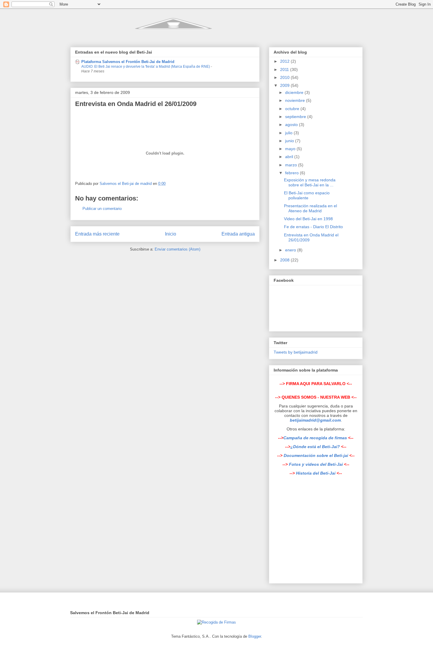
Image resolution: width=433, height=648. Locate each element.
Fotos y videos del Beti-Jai (316, 464)
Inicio (170, 233)
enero (291, 250)
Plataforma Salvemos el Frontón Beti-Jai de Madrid (127, 61)
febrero (292, 172)
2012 (285, 61)
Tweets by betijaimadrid (296, 352)
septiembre (296, 116)
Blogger (254, 636)
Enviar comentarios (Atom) (177, 249)
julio (289, 132)
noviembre (295, 100)
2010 (285, 77)
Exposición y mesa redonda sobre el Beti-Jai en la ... (310, 182)
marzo (291, 165)
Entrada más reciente (97, 233)
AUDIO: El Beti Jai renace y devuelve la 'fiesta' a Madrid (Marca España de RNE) (146, 66)
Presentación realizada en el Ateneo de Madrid (310, 208)
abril (289, 156)
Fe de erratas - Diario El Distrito (313, 226)
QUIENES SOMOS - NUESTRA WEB (316, 397)
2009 (285, 85)
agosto (292, 124)
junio (290, 140)
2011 (285, 69)
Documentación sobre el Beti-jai (316, 455)
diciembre (295, 92)
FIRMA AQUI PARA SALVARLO (316, 383)
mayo (291, 148)
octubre (292, 108)
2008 (285, 260)
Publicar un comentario (102, 208)
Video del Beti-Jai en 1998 (308, 218)
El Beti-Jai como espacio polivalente (307, 195)
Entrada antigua (238, 233)
